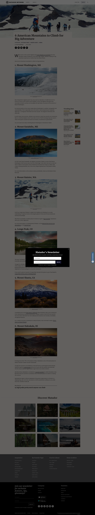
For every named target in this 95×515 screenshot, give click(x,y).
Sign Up (58, 262)
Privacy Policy (54, 264)
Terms (49, 264)
